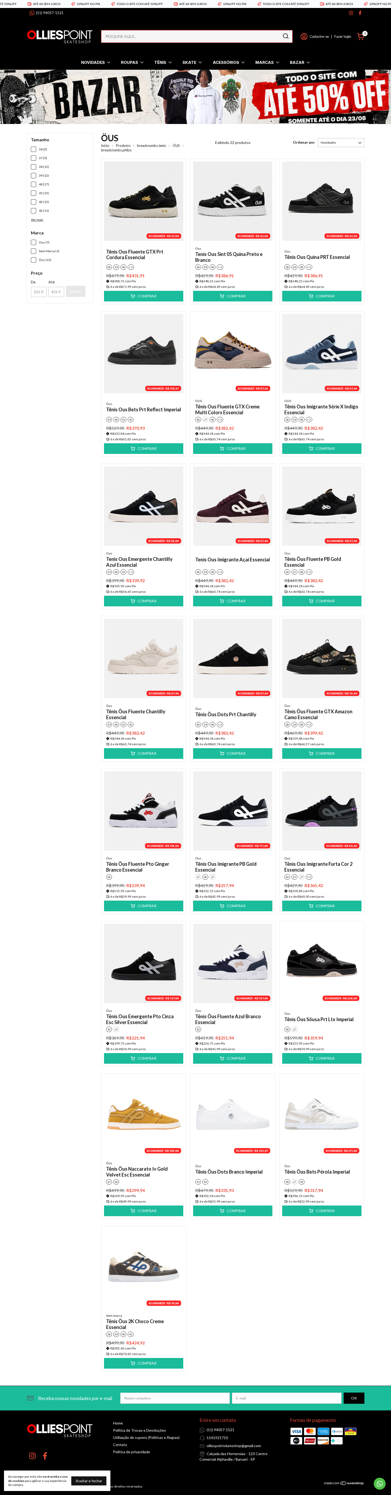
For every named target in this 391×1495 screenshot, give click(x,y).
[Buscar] (285, 36)
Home (118, 1423)
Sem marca (114, 1316)
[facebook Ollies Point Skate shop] (360, 13)
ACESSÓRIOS (226, 62)
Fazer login (342, 36)
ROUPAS (129, 62)
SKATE (189, 62)
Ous (198, 248)
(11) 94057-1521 (50, 13)
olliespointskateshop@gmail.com (234, 1445)
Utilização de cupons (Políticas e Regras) (146, 1437)
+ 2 (309, 419)
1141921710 (217, 1437)
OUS (198, 401)
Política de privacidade (131, 1452)
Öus (109, 404)
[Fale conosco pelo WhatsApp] (380, 1484)
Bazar (297, 62)
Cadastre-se (319, 36)
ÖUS (176, 145)
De (33, 282)
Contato (120, 1444)
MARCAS (264, 62)
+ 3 (131, 267)
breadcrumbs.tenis (151, 145)
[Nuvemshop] (344, 1484)
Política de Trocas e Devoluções (139, 1430)
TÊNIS (160, 62)
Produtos (123, 145)
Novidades (93, 62)
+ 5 (309, 572)
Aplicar (75, 291)
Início (105, 145)
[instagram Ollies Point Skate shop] (351, 13)
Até (51, 282)
